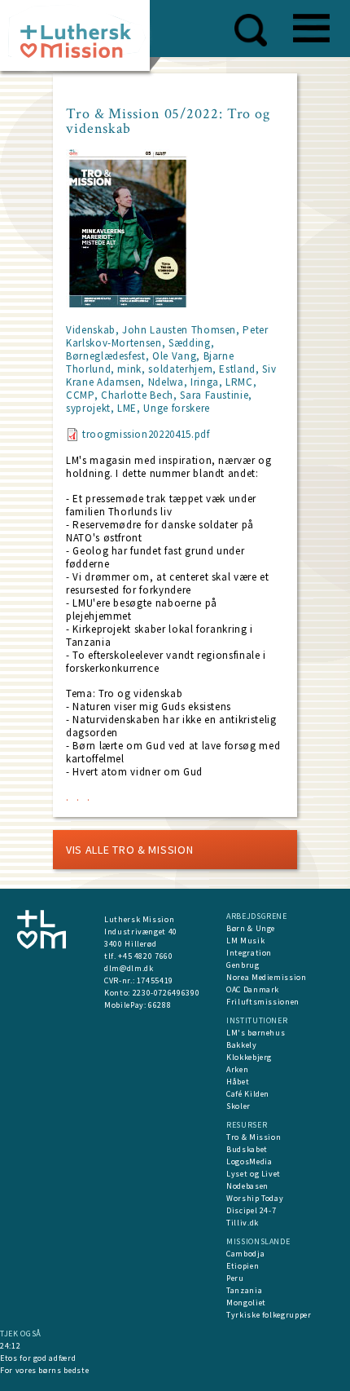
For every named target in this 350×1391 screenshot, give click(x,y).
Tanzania (244, 1290)
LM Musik (245, 940)
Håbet (237, 1081)
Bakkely (241, 1045)
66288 (159, 1005)
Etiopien (242, 1266)
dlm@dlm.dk (129, 968)
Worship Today (254, 1198)
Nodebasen (247, 1186)
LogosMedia (249, 1161)
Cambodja (245, 1253)
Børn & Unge (250, 928)
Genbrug (243, 965)
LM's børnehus (255, 1032)
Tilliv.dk (242, 1222)
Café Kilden (247, 1094)
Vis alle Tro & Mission (129, 849)
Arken (237, 1069)
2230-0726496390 (166, 992)
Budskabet (247, 1149)
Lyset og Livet (253, 1173)
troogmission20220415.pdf (146, 434)
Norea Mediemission (266, 977)
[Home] (81, 40)
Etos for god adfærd (38, 1358)
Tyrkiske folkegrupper (269, 1314)
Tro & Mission (253, 1137)
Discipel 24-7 (251, 1210)
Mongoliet (246, 1302)
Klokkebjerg (249, 1057)
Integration (249, 952)
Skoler (238, 1106)
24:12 (10, 1345)
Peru (235, 1278)
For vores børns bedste (44, 1370)
